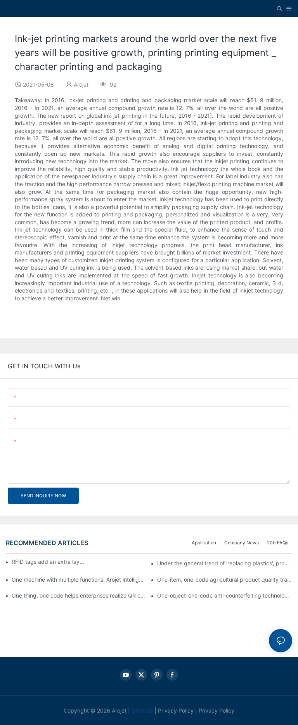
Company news (241, 542)
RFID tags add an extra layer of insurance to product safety (48, 561)
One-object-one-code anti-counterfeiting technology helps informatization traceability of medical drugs (224, 595)
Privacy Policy (176, 710)
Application (204, 542)
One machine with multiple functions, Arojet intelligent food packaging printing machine (79, 579)
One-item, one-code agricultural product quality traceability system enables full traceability (224, 579)
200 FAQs (277, 542)
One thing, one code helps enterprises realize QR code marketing (79, 595)
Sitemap (142, 710)
